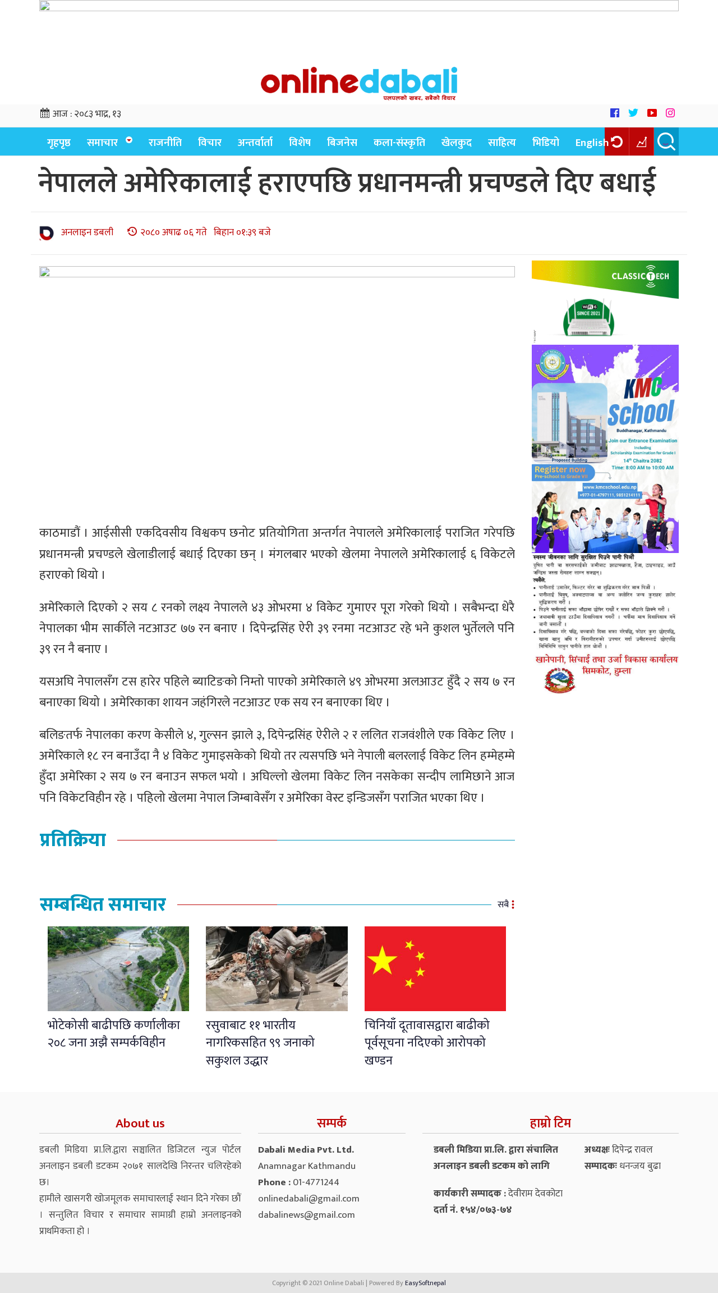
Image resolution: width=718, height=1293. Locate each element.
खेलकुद (456, 143)
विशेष (300, 143)
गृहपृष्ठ (59, 143)
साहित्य (502, 143)
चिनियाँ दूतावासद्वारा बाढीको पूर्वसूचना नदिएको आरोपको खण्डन (427, 1043)
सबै (503, 904)
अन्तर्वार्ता (255, 143)
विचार (210, 143)
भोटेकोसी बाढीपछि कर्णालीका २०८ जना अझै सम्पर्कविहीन (114, 1034)
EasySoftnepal (425, 1283)
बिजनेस (342, 143)
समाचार (102, 143)
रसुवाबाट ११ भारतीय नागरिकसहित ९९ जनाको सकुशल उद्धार (260, 1043)
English (592, 143)
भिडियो (545, 143)
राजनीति (165, 143)
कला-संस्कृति (399, 143)
